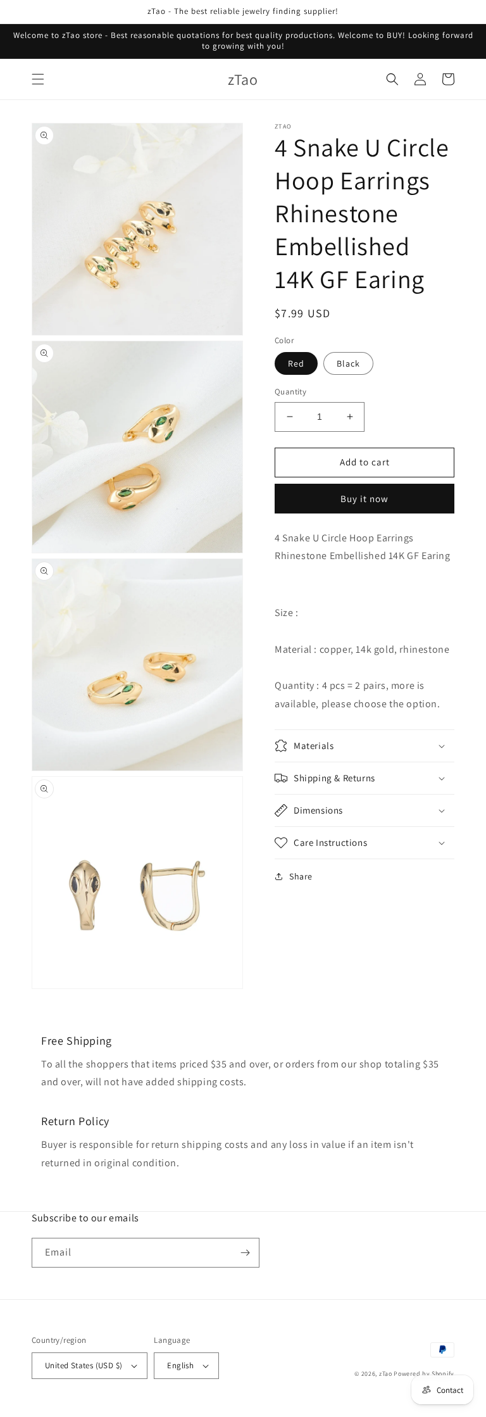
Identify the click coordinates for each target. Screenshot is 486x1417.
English (180, 1365)
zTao (385, 1374)
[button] (38, 79)
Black (348, 363)
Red (296, 363)
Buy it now (364, 499)
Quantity (290, 391)
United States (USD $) (83, 1365)
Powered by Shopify (424, 1374)
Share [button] (301, 876)
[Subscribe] (245, 1253)
